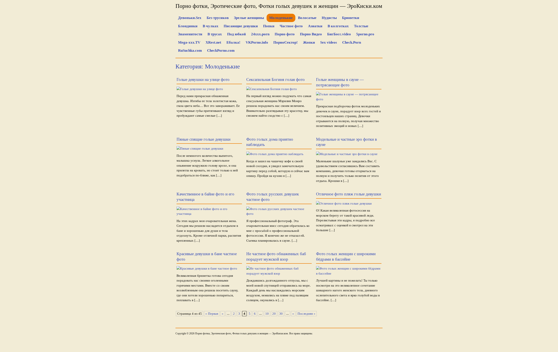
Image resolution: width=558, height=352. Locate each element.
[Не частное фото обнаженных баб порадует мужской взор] (279, 273)
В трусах (215, 34)
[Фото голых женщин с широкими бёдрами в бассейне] (348, 273)
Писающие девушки (241, 26)
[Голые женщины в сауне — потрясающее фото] (348, 99)
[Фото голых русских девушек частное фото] (279, 213)
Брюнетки (350, 18)
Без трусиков (218, 18)
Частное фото (291, 26)
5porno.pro (365, 34)
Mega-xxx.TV (189, 42)
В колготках (338, 26)
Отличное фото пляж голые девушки (348, 194)
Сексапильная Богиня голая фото (275, 79)
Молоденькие (281, 18)
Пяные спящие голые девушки (203, 139)
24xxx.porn (260, 34)
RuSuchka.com (190, 50)
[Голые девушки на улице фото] (200, 89)
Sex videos (328, 42)
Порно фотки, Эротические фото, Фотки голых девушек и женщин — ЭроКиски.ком (278, 6)
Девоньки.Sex (189, 18)
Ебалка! (233, 42)
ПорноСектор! (285, 42)
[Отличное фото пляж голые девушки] (344, 203)
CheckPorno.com (221, 50)
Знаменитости (190, 34)
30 (281, 313)
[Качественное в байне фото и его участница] (209, 213)
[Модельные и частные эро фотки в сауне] (347, 154)
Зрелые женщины (249, 18)
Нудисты (329, 18)
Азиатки (315, 26)
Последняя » (306, 313)
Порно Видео (311, 34)
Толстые (361, 26)
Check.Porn (351, 42)
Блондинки (187, 26)
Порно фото (285, 34)
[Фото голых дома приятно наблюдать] (274, 154)
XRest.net (213, 42)
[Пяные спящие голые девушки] (200, 148)
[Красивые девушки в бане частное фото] (207, 268)
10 (267, 313)
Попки (268, 26)
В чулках (210, 26)
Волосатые (307, 18)
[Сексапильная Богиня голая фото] (271, 89)
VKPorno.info (257, 42)
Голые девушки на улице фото (203, 79)
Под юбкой (236, 34)
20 (274, 313)
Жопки (309, 42)
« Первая (211, 313)
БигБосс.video (339, 34)
